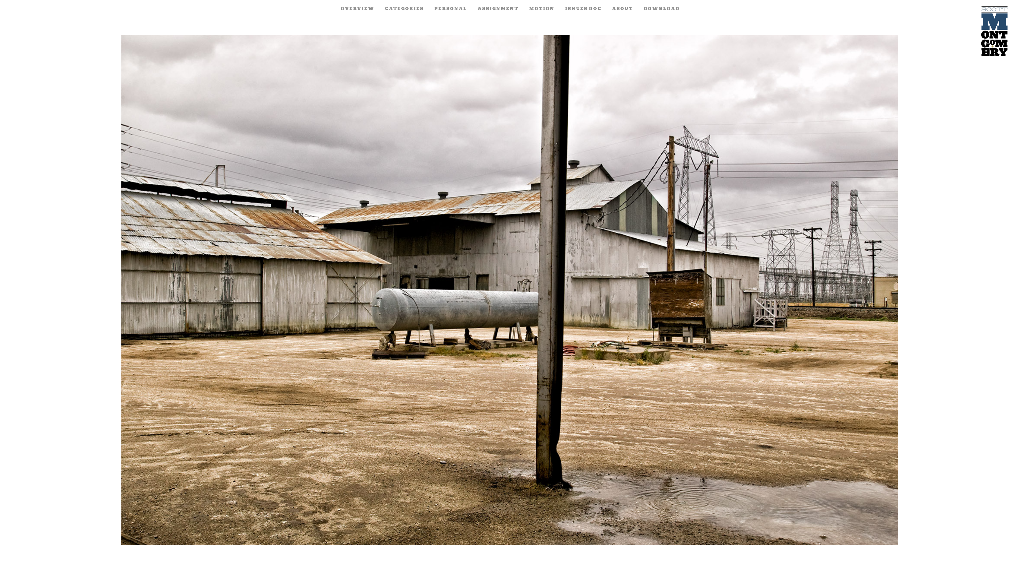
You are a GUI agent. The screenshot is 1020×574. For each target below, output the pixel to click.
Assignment (498, 9)
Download (662, 9)
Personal (450, 9)
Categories (404, 9)
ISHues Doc (583, 9)
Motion (541, 9)
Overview (357, 9)
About (622, 9)
